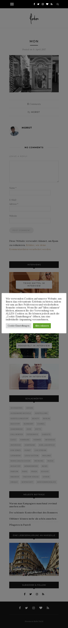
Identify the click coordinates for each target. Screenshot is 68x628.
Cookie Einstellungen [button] (18, 325)
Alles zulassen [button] (42, 325)
